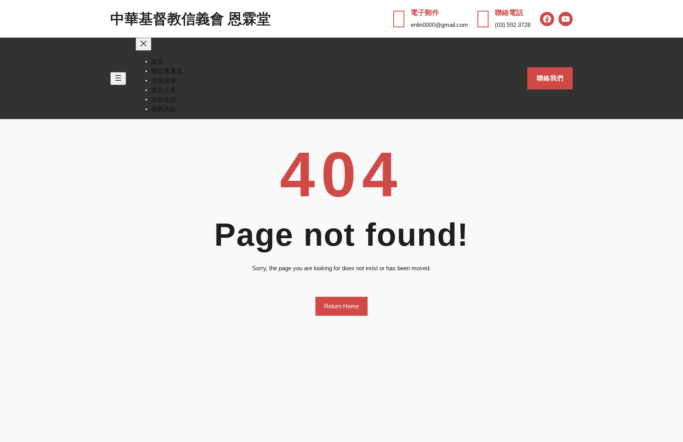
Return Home (341, 306)
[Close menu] (143, 44)
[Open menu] (118, 78)
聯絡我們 (550, 78)
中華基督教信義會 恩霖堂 (190, 19)
